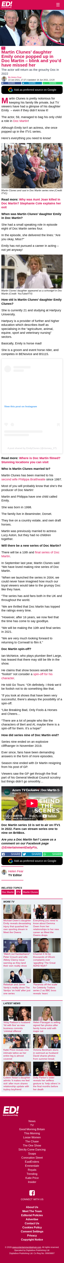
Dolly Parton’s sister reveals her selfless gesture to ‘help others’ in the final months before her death (46, 1083)
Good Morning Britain (32, 1129)
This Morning (32, 1133)
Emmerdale (32, 1165)
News (32, 1121)
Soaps (32, 1153)
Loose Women (32, 1137)
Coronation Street (32, 1157)
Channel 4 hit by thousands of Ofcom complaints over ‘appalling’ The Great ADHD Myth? (44, 960)
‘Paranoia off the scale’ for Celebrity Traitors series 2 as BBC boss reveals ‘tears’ (45, 989)
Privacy (32, 1235)
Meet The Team (32, 1211)
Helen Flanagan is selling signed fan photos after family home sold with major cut (46, 1027)
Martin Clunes (30, 892)
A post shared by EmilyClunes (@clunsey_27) (32, 448)
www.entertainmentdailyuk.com (26, 1247)
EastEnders (32, 1161)
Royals (32, 1169)
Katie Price (32, 1178)
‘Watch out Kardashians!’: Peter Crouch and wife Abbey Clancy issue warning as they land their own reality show (17, 960)
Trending (32, 1173)
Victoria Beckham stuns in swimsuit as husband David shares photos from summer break (45, 1054)
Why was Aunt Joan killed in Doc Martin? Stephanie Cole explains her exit (31, 203)
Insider (32, 1182)
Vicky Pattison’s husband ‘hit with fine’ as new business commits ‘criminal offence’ (16, 1027)
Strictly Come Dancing (32, 1149)
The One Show (32, 1145)
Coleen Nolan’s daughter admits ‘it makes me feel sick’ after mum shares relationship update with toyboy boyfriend (16, 1083)
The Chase (32, 1141)
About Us (32, 1207)
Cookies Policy (32, 1227)
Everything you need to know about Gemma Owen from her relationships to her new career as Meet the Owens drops (46, 928)
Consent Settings (32, 1231)
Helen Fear (16, 77)
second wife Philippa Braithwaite (23, 479)
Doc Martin (20, 121)
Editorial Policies (32, 1215)
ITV (18, 892)
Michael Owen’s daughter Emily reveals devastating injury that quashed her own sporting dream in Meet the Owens (17, 926)
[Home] (6, 5)
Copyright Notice (32, 1239)
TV (3, 48)
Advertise (32, 1219)
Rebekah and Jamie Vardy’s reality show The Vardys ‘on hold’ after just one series (16, 989)
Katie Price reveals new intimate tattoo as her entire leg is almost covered (16, 1054)
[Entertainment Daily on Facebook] (32, 1192)
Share (11, 83)
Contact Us (32, 1223)
